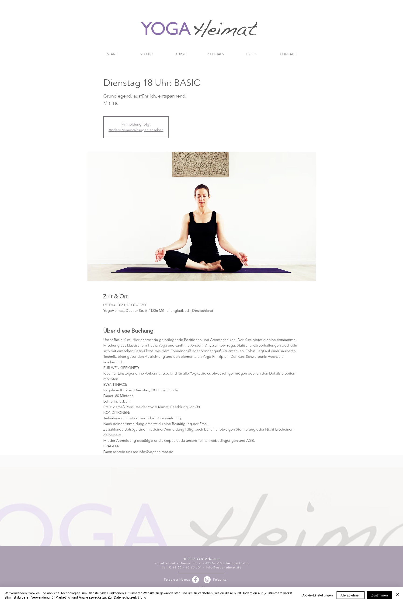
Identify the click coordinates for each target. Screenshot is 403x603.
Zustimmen (379, 595)
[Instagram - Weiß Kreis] (207, 579)
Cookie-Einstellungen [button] (317, 595)
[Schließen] (397, 595)
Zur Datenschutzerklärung (127, 597)
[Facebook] (195, 579)
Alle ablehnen (350, 595)
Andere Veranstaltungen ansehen (136, 130)
